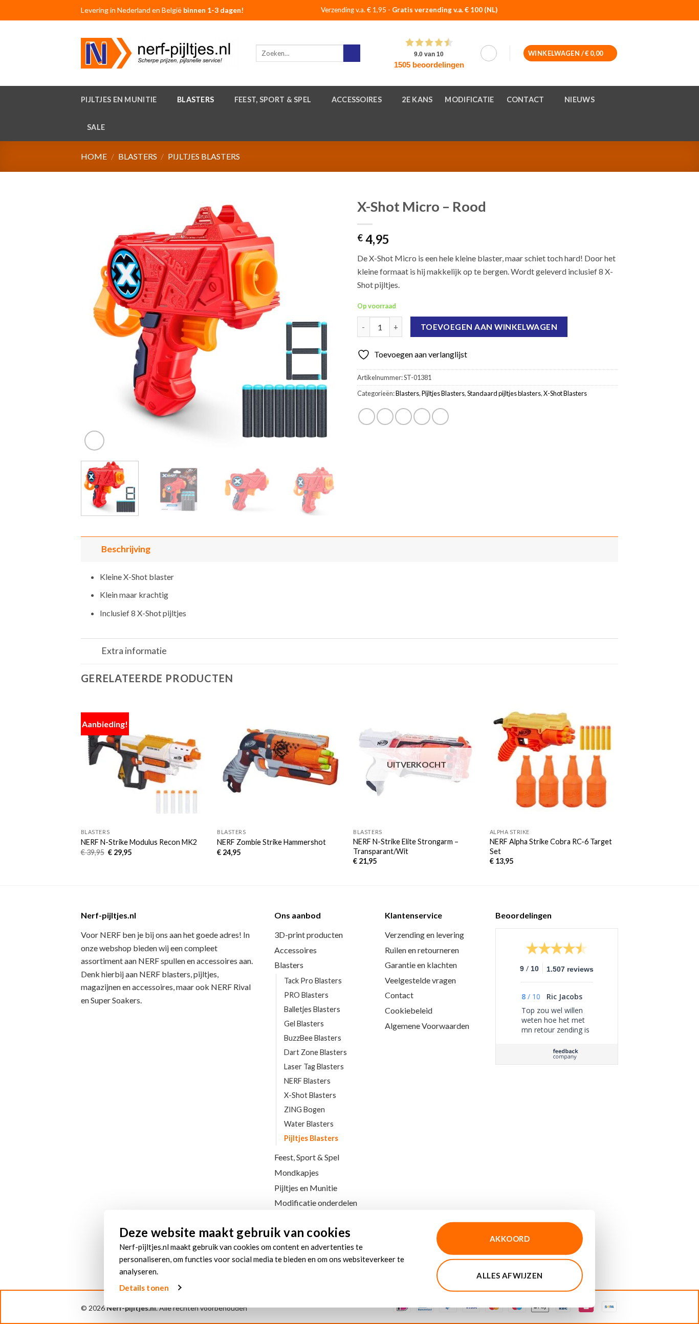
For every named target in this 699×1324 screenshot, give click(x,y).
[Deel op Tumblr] (440, 416)
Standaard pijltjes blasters (504, 393)
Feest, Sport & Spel (272, 99)
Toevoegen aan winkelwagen (489, 326)
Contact (525, 99)
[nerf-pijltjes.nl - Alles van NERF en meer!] (161, 53)
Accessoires (357, 99)
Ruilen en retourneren (422, 950)
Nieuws (579, 99)
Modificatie (469, 99)
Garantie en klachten (421, 965)
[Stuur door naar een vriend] (403, 416)
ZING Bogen (304, 1109)
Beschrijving (125, 549)
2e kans (417, 99)
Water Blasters (309, 1123)
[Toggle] (91, 549)
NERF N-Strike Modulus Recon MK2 (139, 842)
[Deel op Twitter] (385, 416)
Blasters (195, 99)
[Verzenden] (351, 53)
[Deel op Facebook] (366, 416)
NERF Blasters (307, 1080)
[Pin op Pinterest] (421, 416)
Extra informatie (134, 650)
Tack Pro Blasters (313, 980)
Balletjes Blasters (312, 1009)
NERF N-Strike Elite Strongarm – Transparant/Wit (405, 846)
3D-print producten (308, 934)
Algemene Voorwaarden (427, 1025)
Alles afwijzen (509, 1275)
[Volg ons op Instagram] (594, 11)
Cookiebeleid (408, 1010)
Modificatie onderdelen (315, 1202)
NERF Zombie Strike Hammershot (271, 842)
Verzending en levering (424, 934)
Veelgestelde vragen (420, 980)
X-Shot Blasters (565, 393)
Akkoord (510, 1238)
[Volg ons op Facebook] (581, 11)
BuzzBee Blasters (312, 1038)
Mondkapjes (296, 1172)
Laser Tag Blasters (314, 1066)
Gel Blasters (304, 1023)
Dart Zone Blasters (315, 1052)
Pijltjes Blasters (204, 156)
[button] (488, 53)
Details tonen (144, 1287)
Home (94, 156)
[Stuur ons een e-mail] (607, 11)
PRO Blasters (306, 995)
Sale (96, 127)
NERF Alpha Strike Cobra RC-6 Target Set (551, 846)
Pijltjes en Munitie (119, 99)
